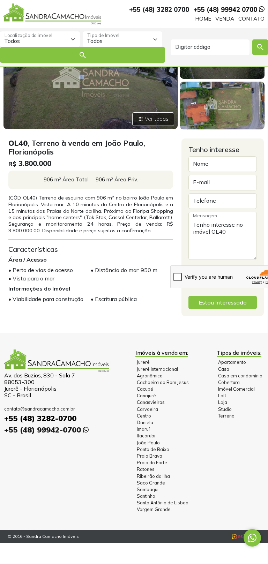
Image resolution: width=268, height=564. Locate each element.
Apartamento (232, 362)
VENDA (224, 18)
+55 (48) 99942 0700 (226, 10)
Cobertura (229, 382)
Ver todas (157, 118)
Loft (222, 395)
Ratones (146, 469)
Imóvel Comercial (236, 389)
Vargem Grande (154, 509)
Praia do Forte (152, 462)
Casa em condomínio (240, 375)
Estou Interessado (223, 302)
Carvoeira (147, 409)
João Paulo (148, 442)
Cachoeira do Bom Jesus (163, 382)
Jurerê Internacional (157, 369)
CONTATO (251, 18)
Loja (222, 402)
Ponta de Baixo (153, 449)
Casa (223, 369)
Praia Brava (149, 456)
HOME (203, 18)
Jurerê (143, 362)
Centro (144, 416)
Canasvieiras (151, 402)
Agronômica (150, 375)
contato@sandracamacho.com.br (39, 409)
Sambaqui (147, 489)
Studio (225, 409)
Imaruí (143, 429)
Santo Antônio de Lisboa (162, 502)
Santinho (146, 496)
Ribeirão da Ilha (153, 476)
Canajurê (146, 395)
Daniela (145, 422)
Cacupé (145, 389)
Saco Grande (151, 483)
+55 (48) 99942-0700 (43, 429)
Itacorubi (146, 435)
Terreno (226, 416)
